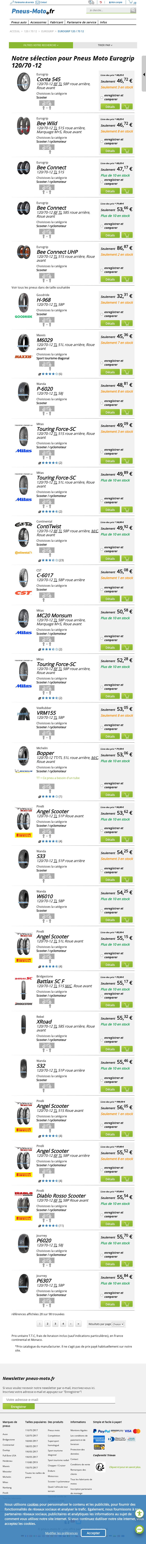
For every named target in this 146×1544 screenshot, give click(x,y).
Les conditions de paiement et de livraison (79, 1440)
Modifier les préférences (61, 1533)
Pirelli (5, 1492)
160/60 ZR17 (31, 1440)
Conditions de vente (80, 1464)
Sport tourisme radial (58, 1460)
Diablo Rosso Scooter (60, 1196)
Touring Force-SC (55, 429)
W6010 (44, 896)
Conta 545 (48, 79)
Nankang (7, 1487)
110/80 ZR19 (31, 1462)
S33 (40, 856)
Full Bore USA (9, 1455)
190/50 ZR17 (31, 1451)
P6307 (43, 1280)
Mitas (5, 1482)
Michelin (7, 1476)
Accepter (93, 1533)
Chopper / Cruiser (57, 1465)
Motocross (53, 1476)
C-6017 (44, 575)
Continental (8, 1444)
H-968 (43, 300)
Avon (5, 1434)
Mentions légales (79, 1430)
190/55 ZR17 (31, 1456)
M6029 (44, 340)
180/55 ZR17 (31, 1446)
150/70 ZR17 (31, 1467)
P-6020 (44, 389)
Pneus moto (54, 1430)
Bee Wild (46, 123)
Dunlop (6, 1450)
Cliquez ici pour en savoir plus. (125, 1467)
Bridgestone (9, 1439)
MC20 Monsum (54, 615)
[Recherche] (133, 10)
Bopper (45, 753)
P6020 (43, 1240)
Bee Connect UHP (56, 252)
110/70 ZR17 (31, 1430)
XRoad (43, 1021)
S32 (40, 1066)
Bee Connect (51, 167)
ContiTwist (48, 526)
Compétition (54, 1435)
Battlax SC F (50, 981)
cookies (33, 1504)
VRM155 (46, 713)
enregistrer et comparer (113, 97)
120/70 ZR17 (31, 1435)
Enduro (51, 1470)
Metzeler (7, 1471)
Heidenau (7, 1460)
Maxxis (6, 1466)
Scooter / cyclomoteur (59, 1481)
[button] (139, 1513)
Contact (74, 1459)
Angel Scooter (52, 811)
